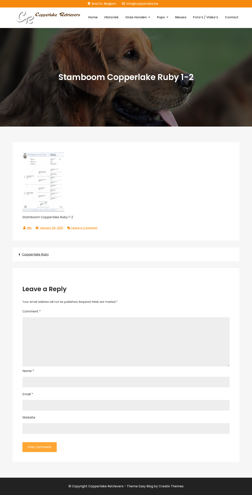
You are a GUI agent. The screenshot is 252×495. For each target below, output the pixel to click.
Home (93, 17)
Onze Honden (136, 17)
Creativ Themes (171, 486)
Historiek (111, 17)
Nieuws (180, 17)
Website (28, 417)
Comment (31, 311)
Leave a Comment (84, 228)
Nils (29, 228)
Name (28, 371)
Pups (161, 17)
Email (27, 394)
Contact (231, 17)
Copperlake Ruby (35, 254)
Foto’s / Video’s (205, 17)
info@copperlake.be (142, 3)
